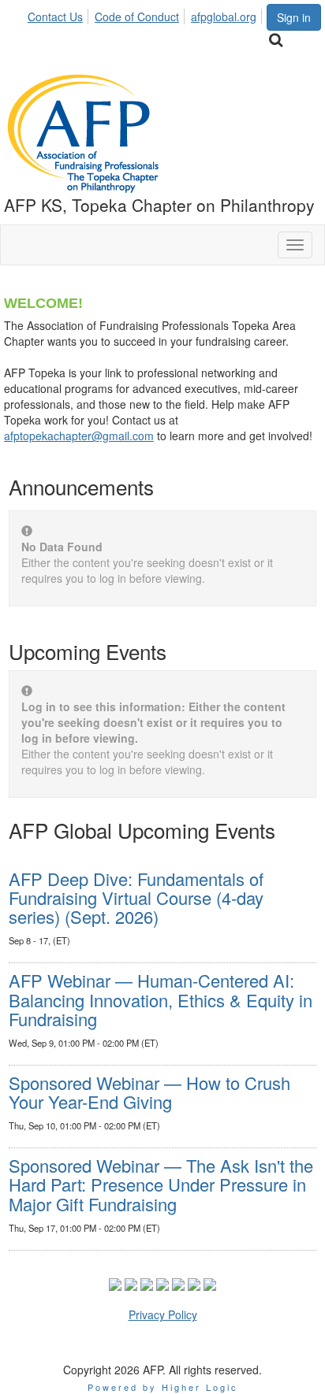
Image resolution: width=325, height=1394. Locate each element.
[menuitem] (59, 14)
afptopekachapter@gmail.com (79, 435)
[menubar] (146, 14)
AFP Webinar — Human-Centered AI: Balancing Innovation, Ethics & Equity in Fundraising (160, 999)
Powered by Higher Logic (163, 1387)
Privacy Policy (163, 1314)
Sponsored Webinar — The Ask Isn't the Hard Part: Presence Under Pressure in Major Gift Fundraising (161, 1184)
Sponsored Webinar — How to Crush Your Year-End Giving (149, 1092)
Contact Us (55, 16)
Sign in (294, 17)
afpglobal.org (223, 16)
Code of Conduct (137, 16)
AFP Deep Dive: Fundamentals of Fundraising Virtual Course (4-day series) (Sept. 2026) (136, 897)
